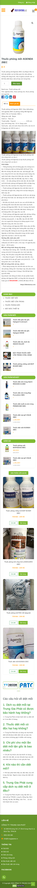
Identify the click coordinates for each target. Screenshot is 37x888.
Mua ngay (16, 83)
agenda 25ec (9, 91)
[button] (32, 23)
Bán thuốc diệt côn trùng (11, 864)
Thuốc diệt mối (11, 298)
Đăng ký (21, 2)
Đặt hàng (23, 523)
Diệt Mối (6, 848)
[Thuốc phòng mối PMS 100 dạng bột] (18, 594)
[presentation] (4, 687)
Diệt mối (6, 851)
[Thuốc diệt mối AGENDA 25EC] (18, 643)
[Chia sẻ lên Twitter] (7, 98)
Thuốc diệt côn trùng (14, 301)
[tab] (5, 104)
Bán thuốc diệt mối (9, 861)
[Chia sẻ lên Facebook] (3, 98)
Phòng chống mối (9, 858)
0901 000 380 (8, 835)
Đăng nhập (31, 2)
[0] (33, 10)
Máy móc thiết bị (12, 308)
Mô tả (6, 103)
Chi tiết (13, 523)
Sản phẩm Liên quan (18, 473)
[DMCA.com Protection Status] (18, 885)
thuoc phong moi (19, 91)
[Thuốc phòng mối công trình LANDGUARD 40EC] (18, 543)
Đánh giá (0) (14, 103)
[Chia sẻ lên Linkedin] (10, 98)
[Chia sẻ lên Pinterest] (14, 98)
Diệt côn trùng (7, 855)
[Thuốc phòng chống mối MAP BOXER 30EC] (18, 492)
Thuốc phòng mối (14, 89)
